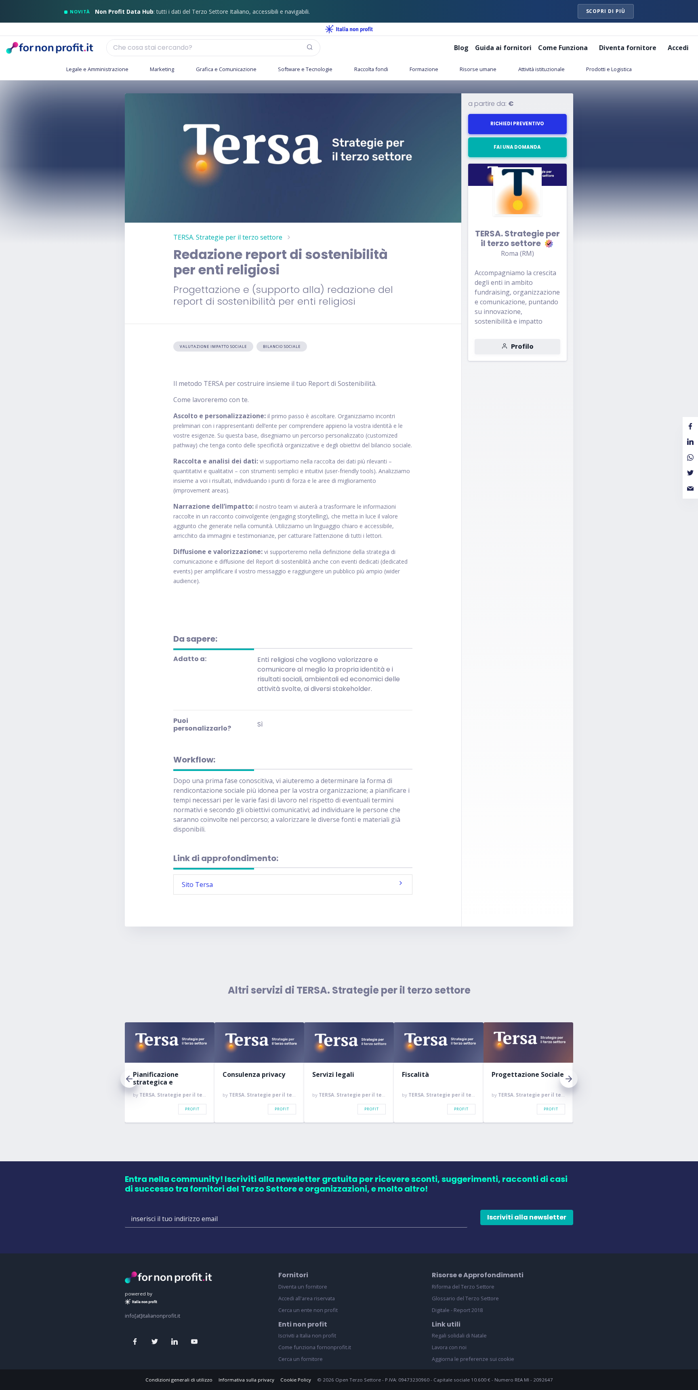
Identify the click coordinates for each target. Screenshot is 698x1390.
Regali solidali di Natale (459, 1335)
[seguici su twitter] (155, 1342)
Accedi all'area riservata (306, 1298)
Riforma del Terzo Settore (463, 1286)
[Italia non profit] (349, 29)
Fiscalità (415, 1075)
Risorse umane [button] (478, 69)
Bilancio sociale (282, 346)
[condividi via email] (690, 488)
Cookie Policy (295, 1380)
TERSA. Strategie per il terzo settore (227, 237)
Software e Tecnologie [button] (305, 69)
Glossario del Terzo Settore (465, 1298)
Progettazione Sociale (528, 1075)
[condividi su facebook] (690, 426)
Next (569, 1079)
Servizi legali (333, 1075)
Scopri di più (605, 11)
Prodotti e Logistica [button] (609, 69)
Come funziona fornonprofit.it (314, 1347)
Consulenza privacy (254, 1075)
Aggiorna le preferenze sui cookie (473, 1359)
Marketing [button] (162, 69)
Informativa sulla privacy (246, 1380)
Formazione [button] (424, 69)
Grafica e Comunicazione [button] (226, 69)
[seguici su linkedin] (174, 1342)
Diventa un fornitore (302, 1286)
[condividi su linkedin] (690, 442)
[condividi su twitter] (690, 473)
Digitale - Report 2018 (457, 1310)
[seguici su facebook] (135, 1342)
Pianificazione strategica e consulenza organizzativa (156, 1078)
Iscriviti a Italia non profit (307, 1335)
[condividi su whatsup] (690, 457)
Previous (129, 1079)
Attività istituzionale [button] (541, 69)
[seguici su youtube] (194, 1342)
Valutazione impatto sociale (213, 346)
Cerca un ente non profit (308, 1310)
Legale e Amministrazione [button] (97, 69)
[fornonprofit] (168, 1276)
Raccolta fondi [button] (371, 69)
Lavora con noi (449, 1347)
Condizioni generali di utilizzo (178, 1380)
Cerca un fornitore (300, 1359)
